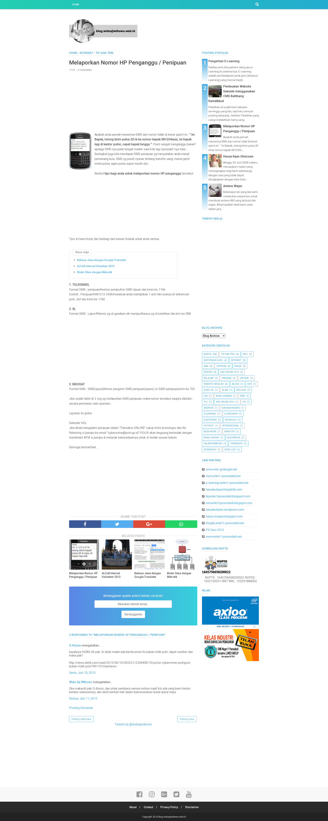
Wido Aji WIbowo (80, 682)
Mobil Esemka (224, 396)
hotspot (209, 425)
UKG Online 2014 (225, 401)
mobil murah (211, 437)
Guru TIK (209, 390)
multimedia (233, 437)
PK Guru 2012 (215, 530)
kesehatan (210, 431)
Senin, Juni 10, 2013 (82, 673)
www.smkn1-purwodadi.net (224, 536)
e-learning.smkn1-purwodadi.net (227, 483)
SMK (206, 366)
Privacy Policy (169, 807)
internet (236, 360)
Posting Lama (187, 719)
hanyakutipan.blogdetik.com (224, 489)
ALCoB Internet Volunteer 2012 (96, 266)
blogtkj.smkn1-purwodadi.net (225, 523)
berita (207, 354)
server (208, 372)
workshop (210, 449)
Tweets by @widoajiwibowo (133, 724)
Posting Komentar (81, 708)
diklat (238, 366)
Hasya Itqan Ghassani (238, 156)
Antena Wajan (232, 186)
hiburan (226, 378)
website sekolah (214, 384)
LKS (205, 396)
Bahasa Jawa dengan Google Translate (101, 260)
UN (244, 401)
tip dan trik (228, 354)
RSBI (242, 396)
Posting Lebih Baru (81, 719)
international (230, 425)
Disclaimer (192, 807)
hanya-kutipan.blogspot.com (224, 516)
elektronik (210, 419)
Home (75, 4)
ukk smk (244, 378)
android (209, 408)
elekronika (231, 413)
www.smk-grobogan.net (221, 469)
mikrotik (229, 431)
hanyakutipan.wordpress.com (225, 509)
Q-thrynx (75, 645)
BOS (249, 384)
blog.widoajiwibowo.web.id (172, 816)
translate (236, 443)
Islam (225, 390)
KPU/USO (241, 390)
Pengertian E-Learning (224, 61)
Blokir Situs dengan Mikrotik (94, 272)
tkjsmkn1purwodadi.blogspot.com (228, 496)
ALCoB (235, 384)
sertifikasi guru (213, 360)
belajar (209, 378)
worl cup (230, 449)
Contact (148, 807)
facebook (231, 419)
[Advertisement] (133, 101)
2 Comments (84, 69)
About (132, 807)
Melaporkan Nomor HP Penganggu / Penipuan (83, 575)
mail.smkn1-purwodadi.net (223, 476)
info (245, 354)
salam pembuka (213, 443)
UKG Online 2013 (229, 372)
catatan (221, 366)
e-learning (210, 413)
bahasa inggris (231, 408)
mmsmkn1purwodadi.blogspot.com (229, 503)
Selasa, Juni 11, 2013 (83, 698)
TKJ (206, 401)
